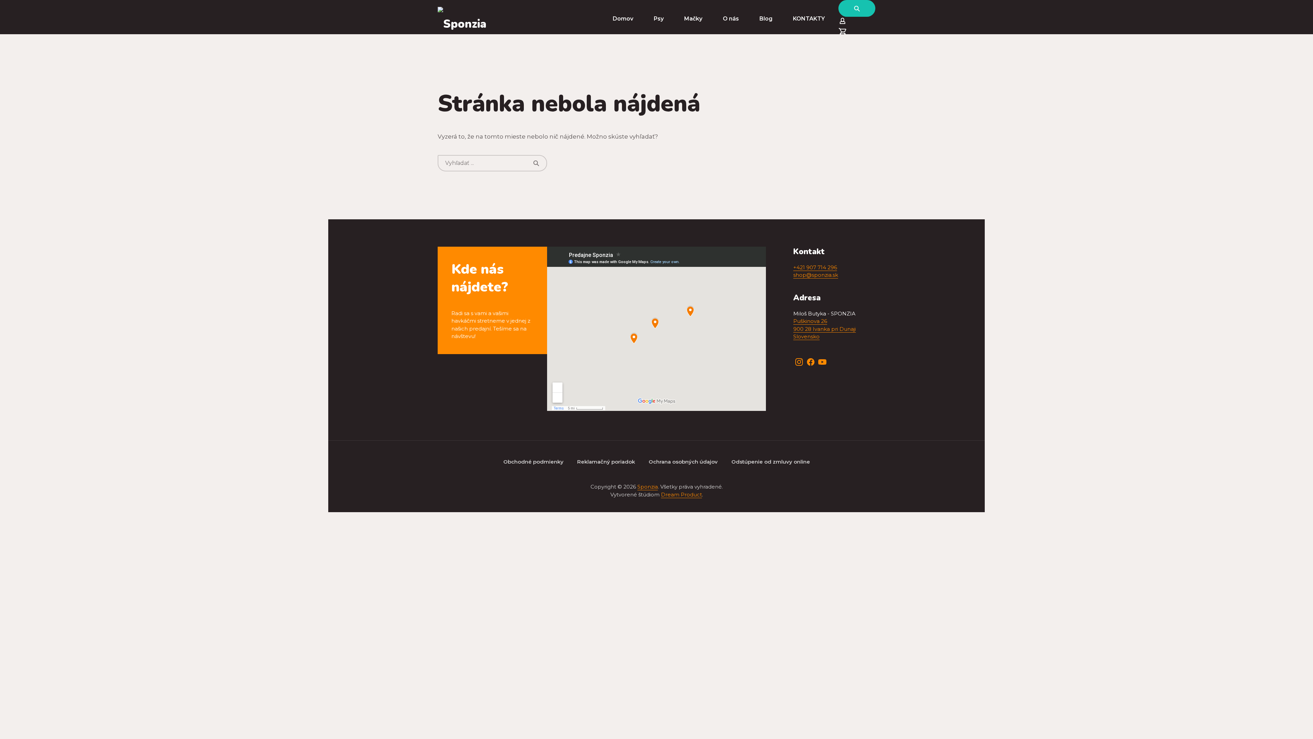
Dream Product (681, 494)
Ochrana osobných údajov (683, 461)
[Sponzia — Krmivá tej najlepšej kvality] (462, 19)
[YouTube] (822, 362)
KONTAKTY (809, 18)
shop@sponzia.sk (815, 275)
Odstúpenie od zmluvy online (770, 461)
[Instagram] (799, 362)
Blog (765, 18)
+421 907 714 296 (815, 267)
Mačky (693, 18)
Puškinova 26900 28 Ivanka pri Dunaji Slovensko (824, 329)
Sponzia (647, 486)
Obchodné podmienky (533, 461)
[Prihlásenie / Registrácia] (856, 22)
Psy (659, 18)
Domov (623, 18)
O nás (731, 18)
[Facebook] (811, 362)
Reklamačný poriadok (606, 461)
